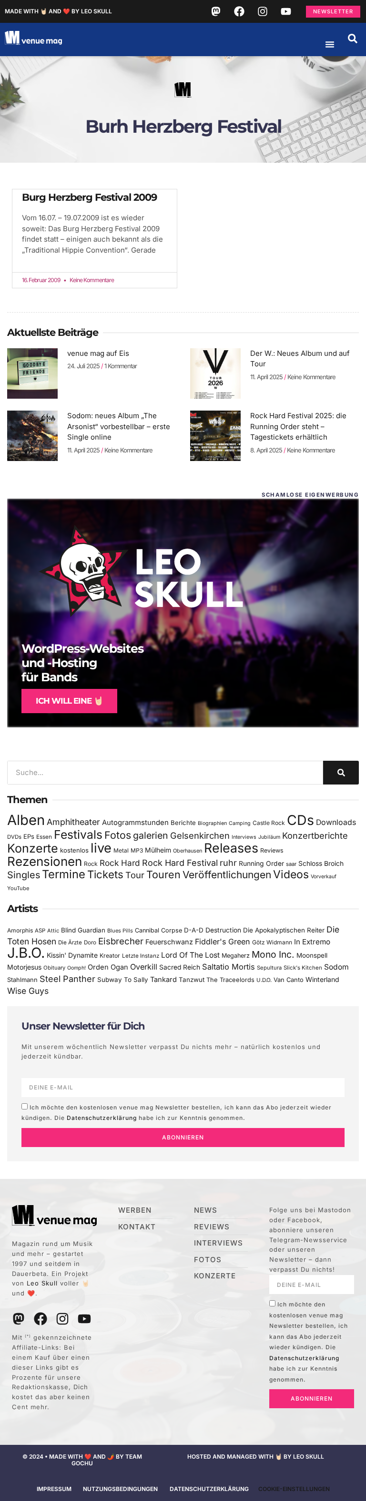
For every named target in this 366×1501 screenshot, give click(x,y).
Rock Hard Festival (180, 863)
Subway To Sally (122, 979)
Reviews (272, 850)
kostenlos (74, 850)
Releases (231, 847)
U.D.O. (264, 980)
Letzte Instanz (140, 955)
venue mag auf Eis (98, 353)
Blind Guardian (83, 930)
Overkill (143, 966)
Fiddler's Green (222, 941)
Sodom (336, 966)
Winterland (322, 979)
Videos (291, 874)
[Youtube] (285, 11)
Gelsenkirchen (200, 835)
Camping (240, 823)
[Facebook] (239, 11)
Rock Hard (120, 863)
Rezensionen (44, 861)
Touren (163, 874)
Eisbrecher (120, 941)
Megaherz (236, 955)
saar (291, 864)
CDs (300, 820)
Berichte (183, 822)
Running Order (261, 863)
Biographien (212, 823)
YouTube (18, 888)
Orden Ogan (108, 967)
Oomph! (76, 968)
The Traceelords (230, 979)
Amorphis (20, 930)
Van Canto (289, 979)
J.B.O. (26, 952)
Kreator (110, 955)
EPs (28, 836)
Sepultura (269, 967)
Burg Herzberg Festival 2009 (89, 197)
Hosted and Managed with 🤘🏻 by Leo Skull (255, 1456)
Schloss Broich (321, 863)
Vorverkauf (323, 876)
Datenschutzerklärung (102, 1117)
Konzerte (32, 848)
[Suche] (341, 773)
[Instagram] (262, 11)
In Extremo (312, 941)
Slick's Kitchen (303, 967)
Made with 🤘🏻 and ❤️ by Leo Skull (58, 11)
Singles (23, 875)
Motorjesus (24, 967)
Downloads (336, 822)
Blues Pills (120, 930)
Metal (121, 850)
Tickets (105, 874)
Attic (53, 930)
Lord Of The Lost (190, 955)
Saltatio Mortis (228, 966)
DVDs (14, 837)
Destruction (223, 930)
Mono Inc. (273, 954)
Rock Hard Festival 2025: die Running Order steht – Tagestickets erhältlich (298, 426)
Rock (91, 863)
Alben (26, 820)
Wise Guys (28, 991)
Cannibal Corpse (158, 930)
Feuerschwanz (169, 942)
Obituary (54, 967)
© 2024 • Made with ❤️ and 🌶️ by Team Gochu (82, 1460)
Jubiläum (269, 837)
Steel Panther (67, 978)
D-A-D (193, 930)
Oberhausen (187, 850)
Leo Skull (42, 1283)
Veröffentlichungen (227, 875)
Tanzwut (191, 979)
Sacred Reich (179, 967)
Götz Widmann (272, 942)
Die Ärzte (70, 942)
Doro (90, 942)
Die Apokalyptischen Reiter (284, 930)
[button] (352, 38)
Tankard (163, 979)
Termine (63, 874)
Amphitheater (73, 822)
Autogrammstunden (135, 822)
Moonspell (311, 955)
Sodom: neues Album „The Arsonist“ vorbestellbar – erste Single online (118, 426)
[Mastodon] (215, 11)
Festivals (78, 834)
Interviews (244, 837)
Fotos (117, 835)
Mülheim (158, 850)
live (101, 848)
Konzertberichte (315, 835)
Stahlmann (22, 979)
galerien (150, 835)
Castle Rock (269, 822)
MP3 (137, 850)
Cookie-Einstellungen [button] (294, 1488)
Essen (44, 837)
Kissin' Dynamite (72, 955)
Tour (134, 875)
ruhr (228, 863)
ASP (40, 930)
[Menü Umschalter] (330, 44)
